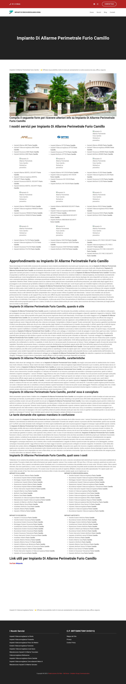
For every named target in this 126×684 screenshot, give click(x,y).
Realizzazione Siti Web (55, 673)
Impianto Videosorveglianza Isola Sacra (22, 649)
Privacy (69, 639)
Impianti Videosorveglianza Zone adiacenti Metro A (26, 661)
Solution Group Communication (79, 673)
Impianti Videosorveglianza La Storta (21, 636)
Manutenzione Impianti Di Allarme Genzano (23, 665)
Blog (105, 12)
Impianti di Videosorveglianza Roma (28, 12)
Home (92, 12)
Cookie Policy (71, 643)
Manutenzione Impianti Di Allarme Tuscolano (24, 652)
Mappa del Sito (71, 636)
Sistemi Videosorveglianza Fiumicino (21, 646)
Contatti (112, 12)
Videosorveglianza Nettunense (19, 655)
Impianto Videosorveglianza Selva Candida (23, 658)
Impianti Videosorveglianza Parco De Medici (24, 643)
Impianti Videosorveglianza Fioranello (22, 639)
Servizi (99, 12)
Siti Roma (66, 673)
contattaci (109, 4)
